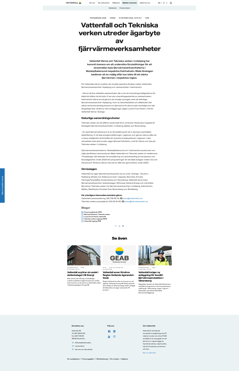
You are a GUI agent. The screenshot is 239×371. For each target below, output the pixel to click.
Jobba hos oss (144, 3)
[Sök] (171, 3)
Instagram (114, 336)
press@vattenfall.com (133, 198)
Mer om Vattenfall (149, 353)
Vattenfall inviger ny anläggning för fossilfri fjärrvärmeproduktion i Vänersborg (150, 276)
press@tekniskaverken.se (136, 201)
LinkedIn (114, 331)
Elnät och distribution (116, 267)
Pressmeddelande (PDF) (93, 212)
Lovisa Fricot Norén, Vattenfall (95, 217)
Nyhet (104, 267)
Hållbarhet (116, 3)
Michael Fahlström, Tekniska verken (97, 214)
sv (164, 3)
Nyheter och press (130, 3)
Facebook (109, 331)
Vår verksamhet (103, 3)
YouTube (109, 336)
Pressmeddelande (98, 18)
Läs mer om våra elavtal (83, 349)
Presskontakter (125, 8)
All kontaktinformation (83, 343)
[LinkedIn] (119, 226)
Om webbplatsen (73, 359)
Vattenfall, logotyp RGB (92, 221)
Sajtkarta (124, 359)
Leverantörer (79, 346)
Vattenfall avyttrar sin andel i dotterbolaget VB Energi (82, 273)
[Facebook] (116, 226)
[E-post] (123, 226)
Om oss (92, 3)
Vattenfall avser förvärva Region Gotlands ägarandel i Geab (118, 275)
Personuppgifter (88, 359)
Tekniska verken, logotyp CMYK (95, 219)
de (166, 3)
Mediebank (113, 8)
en (161, 3)
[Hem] (73, 3)
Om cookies (114, 359)
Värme (113, 18)
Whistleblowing (102, 359)
